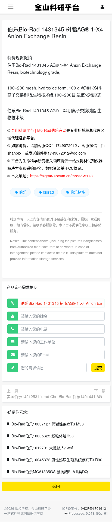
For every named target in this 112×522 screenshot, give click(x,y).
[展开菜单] (10, 6)
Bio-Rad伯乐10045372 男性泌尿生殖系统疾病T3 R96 (56, 459)
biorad (48, 192)
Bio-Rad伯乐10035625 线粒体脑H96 (42, 435)
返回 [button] (56, 486)
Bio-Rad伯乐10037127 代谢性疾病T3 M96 (47, 424)
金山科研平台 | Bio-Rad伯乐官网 (38, 130)
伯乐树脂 (77, 192)
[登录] (102, 7)
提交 (98, 367)
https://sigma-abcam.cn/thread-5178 (61, 175)
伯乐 (23, 192)
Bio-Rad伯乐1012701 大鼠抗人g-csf (42, 447)
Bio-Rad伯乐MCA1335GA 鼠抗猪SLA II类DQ (49, 471)
